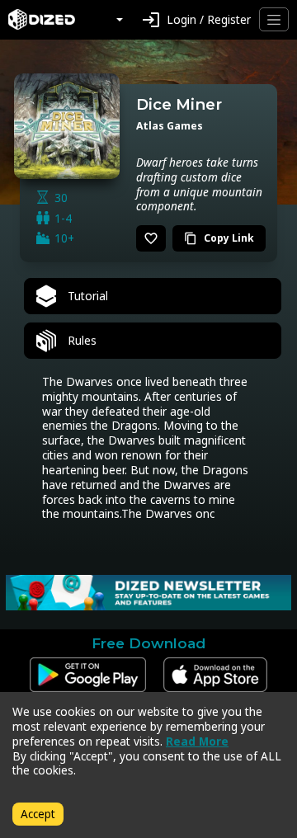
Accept (38, 814)
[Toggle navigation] (274, 19)
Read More (197, 741)
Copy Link (219, 238)
